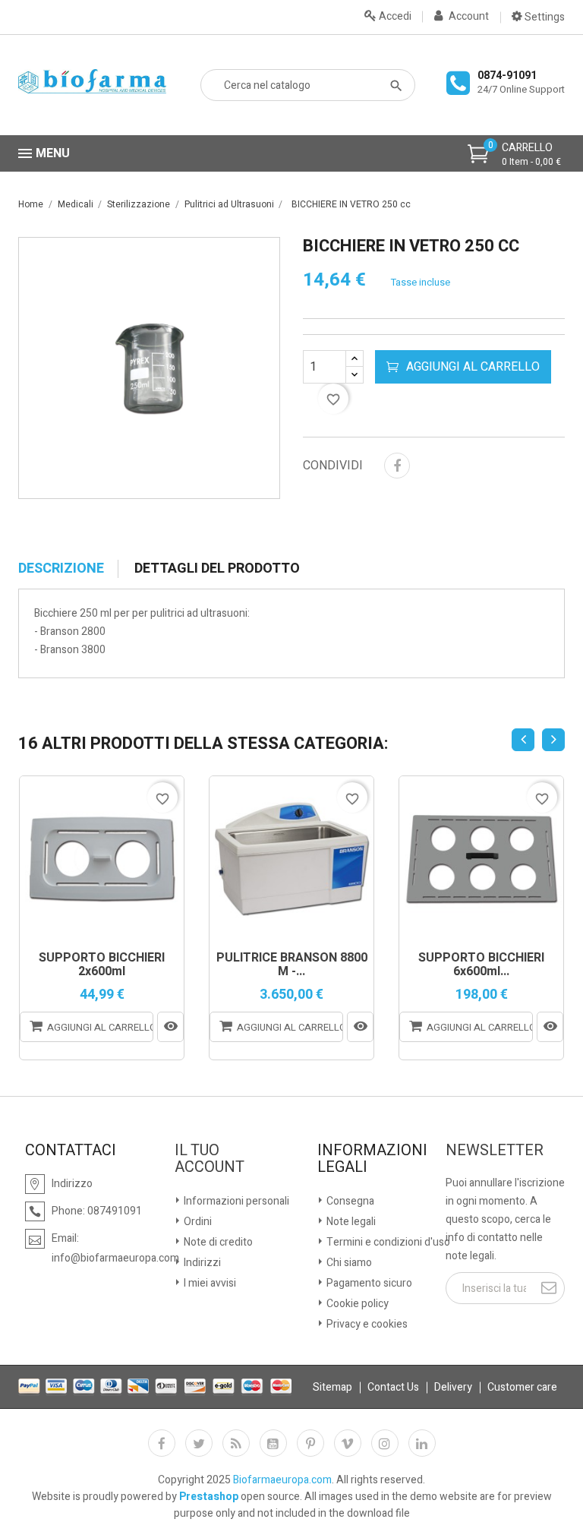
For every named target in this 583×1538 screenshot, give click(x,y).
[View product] (170, 1027)
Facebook (161, 1443)
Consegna (349, 1201)
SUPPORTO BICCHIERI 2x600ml (102, 965)
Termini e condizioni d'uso (387, 1242)
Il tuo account (209, 1159)
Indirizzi (201, 1263)
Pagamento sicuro (368, 1283)
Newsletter (495, 1150)
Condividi (397, 465)
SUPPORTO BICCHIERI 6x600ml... (481, 965)
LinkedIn (422, 1443)
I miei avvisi (208, 1283)
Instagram (385, 1443)
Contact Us (393, 1387)
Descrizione (61, 569)
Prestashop (208, 1497)
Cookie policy (356, 1304)
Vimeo (347, 1443)
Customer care (522, 1387)
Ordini (196, 1222)
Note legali (350, 1222)
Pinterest (310, 1443)
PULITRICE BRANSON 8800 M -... (291, 965)
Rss (236, 1443)
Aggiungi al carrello (473, 367)
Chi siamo (348, 1263)
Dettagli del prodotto (217, 569)
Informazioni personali (235, 1201)
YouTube (273, 1443)
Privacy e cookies (366, 1324)
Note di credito (217, 1242)
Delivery (453, 1387)
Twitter (199, 1443)
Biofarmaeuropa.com (282, 1480)
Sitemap (332, 1387)
